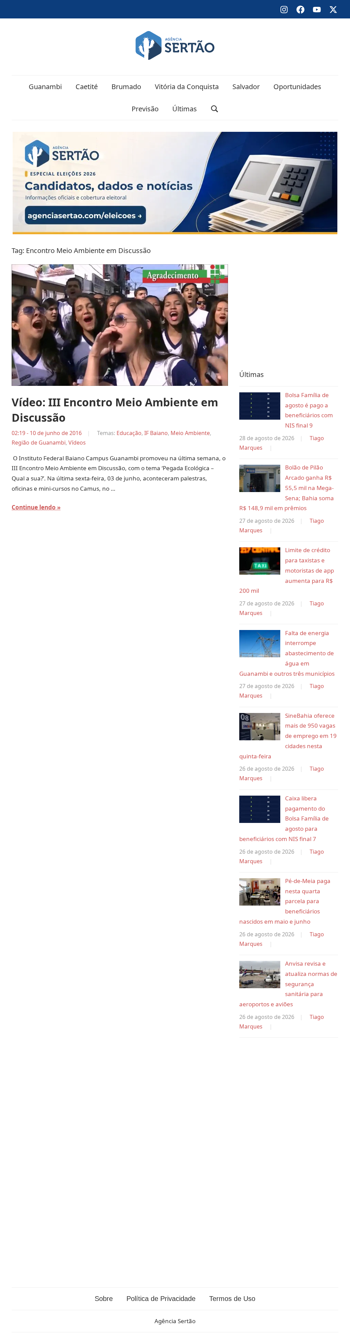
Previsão (145, 108)
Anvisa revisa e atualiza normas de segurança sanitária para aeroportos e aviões (288, 984)
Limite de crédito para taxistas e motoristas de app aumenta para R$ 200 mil (286, 570)
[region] (288, 300)
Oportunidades (297, 86)
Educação (129, 433)
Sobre (104, 1298)
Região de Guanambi (39, 442)
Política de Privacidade (161, 1298)
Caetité (87, 86)
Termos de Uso (232, 1298)
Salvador (246, 86)
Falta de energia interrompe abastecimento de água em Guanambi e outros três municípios (287, 653)
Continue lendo (34, 507)
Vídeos (77, 442)
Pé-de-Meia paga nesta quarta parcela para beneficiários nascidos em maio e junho (285, 901)
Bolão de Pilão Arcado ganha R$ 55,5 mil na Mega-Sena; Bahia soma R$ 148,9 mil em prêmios (286, 487)
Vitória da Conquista (187, 86)
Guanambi (45, 86)
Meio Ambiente (190, 433)
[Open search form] (215, 109)
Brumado (126, 86)
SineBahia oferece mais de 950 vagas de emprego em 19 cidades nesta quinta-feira (288, 736)
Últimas (184, 108)
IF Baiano (156, 433)
